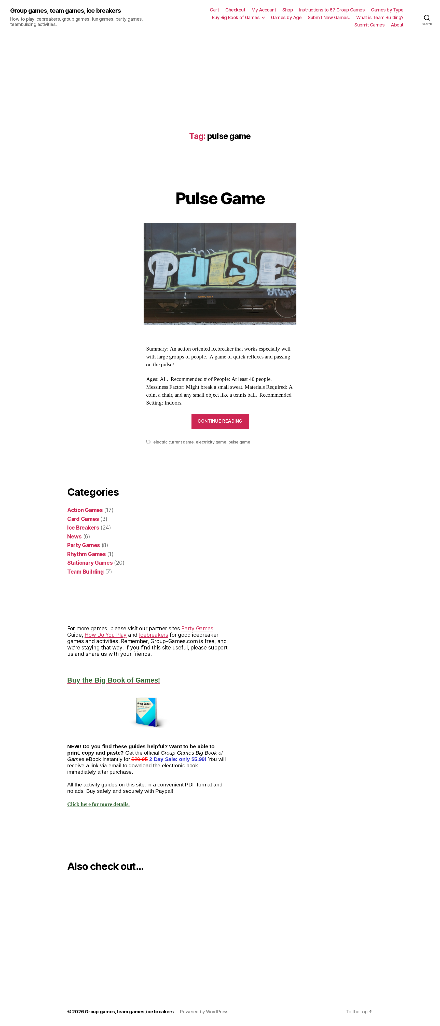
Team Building (85, 572)
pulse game (239, 442)
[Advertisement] (220, 73)
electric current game (173, 442)
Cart (214, 9)
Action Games (85, 510)
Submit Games (369, 24)
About (397, 24)
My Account (264, 9)
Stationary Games (90, 563)
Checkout (235, 9)
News (74, 536)
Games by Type (387, 9)
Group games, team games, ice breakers (65, 11)
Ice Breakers (83, 527)
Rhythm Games (86, 554)
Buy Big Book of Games (236, 17)
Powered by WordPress (204, 1011)
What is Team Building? (380, 17)
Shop (287, 9)
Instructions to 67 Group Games (332, 9)
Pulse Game (220, 198)
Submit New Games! (329, 17)
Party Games (83, 545)
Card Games (83, 519)
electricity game (211, 442)
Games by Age (286, 17)
